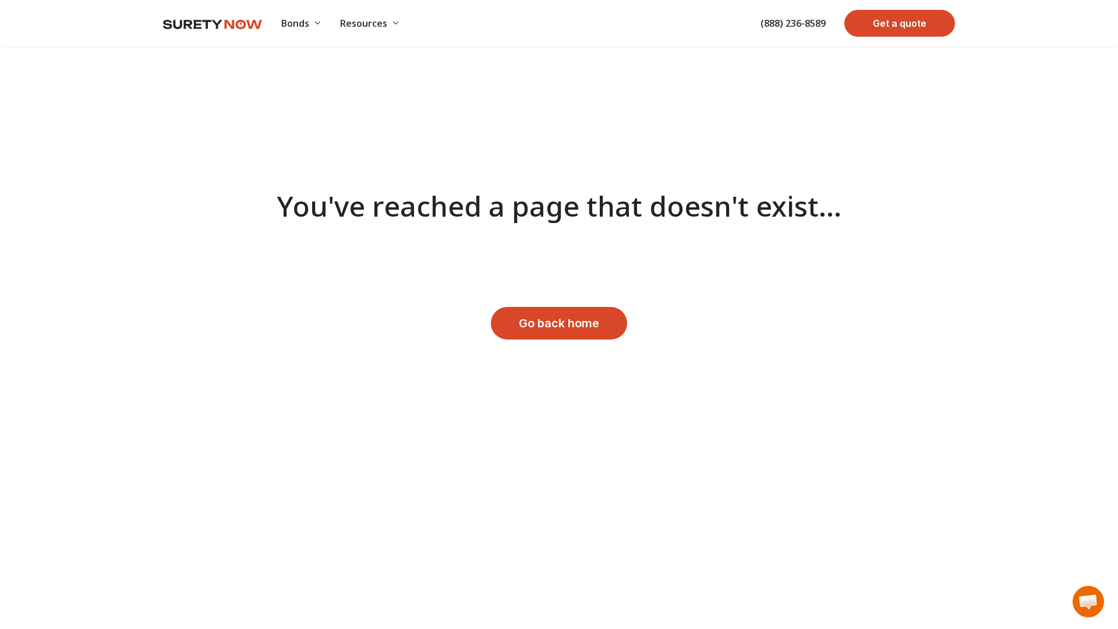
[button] (1088, 601)
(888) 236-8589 (793, 23)
